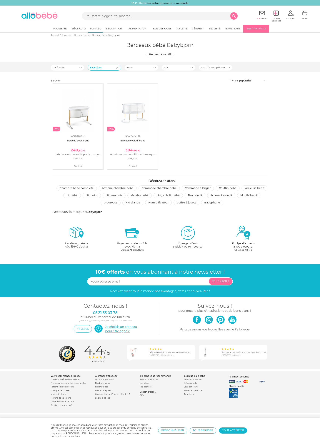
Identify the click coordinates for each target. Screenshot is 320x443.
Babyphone (212, 202)
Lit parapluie (114, 195)
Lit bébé (72, 195)
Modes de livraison (59, 394)
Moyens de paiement (61, 398)
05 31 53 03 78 (243, 249)
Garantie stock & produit (62, 401)
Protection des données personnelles (68, 383)
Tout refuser (203, 430)
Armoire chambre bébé (118, 188)
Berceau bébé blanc (78, 140)
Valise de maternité (193, 390)
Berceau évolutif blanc (132, 140)
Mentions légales (103, 390)
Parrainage (189, 394)
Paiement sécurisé (239, 376)
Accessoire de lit (221, 195)
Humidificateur (158, 202)
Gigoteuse (110, 202)
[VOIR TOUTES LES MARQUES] (117, 70)
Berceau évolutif (160, 54)
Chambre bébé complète (77, 188)
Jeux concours (191, 387)
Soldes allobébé (102, 398)
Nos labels (144, 383)
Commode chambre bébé (159, 188)
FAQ (142, 395)
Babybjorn (95, 67)
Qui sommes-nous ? (104, 379)
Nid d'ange (133, 202)
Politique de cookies (60, 390)
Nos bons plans (102, 383)
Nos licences (145, 387)
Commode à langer (198, 188)
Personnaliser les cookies (62, 387)
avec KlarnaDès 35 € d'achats (132, 246)
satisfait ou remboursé (187, 245)
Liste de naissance (192, 379)
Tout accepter (233, 430)
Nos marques (101, 387)
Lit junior (92, 195)
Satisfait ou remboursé (61, 405)
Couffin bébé (227, 188)
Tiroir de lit (195, 195)
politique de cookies (68, 436)
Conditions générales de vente (65, 379)
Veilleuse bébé (254, 188)
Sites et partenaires (149, 379)
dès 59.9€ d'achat (76, 245)
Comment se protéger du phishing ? (112, 394)
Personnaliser (172, 430)
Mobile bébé (248, 195)
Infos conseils (190, 383)
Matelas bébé (140, 195)
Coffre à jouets (186, 202)
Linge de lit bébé (168, 195)
